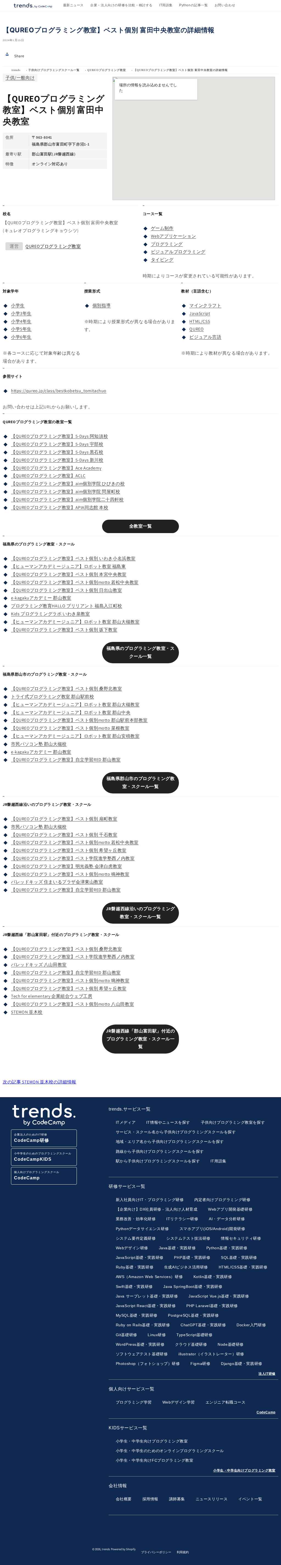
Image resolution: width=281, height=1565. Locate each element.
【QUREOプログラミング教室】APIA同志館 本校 (59, 507)
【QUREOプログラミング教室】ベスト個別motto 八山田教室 (72, 1004)
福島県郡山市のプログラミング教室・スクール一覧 (140, 782)
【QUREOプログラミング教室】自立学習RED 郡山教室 (66, 759)
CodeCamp (266, 1412)
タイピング (162, 260)
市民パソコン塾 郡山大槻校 (39, 744)
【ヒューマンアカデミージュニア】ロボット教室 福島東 (68, 566)
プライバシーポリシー (156, 1552)
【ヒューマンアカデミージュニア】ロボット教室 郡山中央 (70, 712)
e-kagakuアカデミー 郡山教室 (41, 598)
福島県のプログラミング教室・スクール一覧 (140, 652)
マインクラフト (205, 305)
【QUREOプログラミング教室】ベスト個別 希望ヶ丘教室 (69, 850)
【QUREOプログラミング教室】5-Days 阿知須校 (59, 436)
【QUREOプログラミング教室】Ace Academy (56, 468)
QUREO (196, 329)
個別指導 (101, 305)
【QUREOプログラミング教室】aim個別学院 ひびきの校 (68, 483)
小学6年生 (21, 337)
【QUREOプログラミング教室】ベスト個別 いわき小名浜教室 (73, 558)
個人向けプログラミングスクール (36, 1175)
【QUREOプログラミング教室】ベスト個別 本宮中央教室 (69, 574)
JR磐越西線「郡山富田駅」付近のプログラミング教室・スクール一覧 (140, 1039)
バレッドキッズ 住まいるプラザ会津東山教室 (57, 882)
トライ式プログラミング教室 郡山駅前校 (52, 696)
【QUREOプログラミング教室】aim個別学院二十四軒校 (67, 499)
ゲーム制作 (162, 228)
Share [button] (19, 55)
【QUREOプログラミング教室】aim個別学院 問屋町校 (65, 491)
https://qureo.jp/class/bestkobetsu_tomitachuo (58, 391)
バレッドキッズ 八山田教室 (39, 965)
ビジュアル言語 (205, 337)
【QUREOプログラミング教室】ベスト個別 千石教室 (64, 835)
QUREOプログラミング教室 (106, 70)
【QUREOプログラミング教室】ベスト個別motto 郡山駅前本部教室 (79, 720)
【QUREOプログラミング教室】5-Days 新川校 (57, 460)
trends (16, 70)
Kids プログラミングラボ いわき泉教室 (50, 614)
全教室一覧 (140, 526)
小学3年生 (21, 313)
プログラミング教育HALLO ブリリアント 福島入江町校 (66, 606)
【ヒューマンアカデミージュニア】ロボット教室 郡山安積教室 (75, 736)
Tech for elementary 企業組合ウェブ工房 (51, 996)
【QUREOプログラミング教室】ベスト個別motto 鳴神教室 (70, 874)
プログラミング (167, 244)
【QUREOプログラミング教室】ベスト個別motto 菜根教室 (70, 728)
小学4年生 (21, 321)
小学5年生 (21, 329)
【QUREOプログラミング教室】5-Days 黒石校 (57, 452)
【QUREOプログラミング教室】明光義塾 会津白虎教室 (66, 866)
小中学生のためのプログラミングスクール (42, 1157)
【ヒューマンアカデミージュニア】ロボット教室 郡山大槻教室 (75, 622)
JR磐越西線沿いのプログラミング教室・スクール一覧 (140, 913)
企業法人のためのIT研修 (31, 1138)
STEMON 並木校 (27, 1012)
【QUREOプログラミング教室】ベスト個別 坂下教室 (64, 630)
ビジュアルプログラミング (178, 252)
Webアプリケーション (173, 236)
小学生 (18, 305)
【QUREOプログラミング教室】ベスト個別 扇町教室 (64, 819)
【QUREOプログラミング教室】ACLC (48, 476)
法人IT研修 (267, 1374)
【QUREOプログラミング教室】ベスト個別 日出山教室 (66, 590)
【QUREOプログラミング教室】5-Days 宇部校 (57, 444)
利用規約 (183, 1552)
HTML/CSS (199, 321)
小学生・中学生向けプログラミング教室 (244, 1470)
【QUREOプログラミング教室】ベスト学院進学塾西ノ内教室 (72, 858)
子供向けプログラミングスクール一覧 (54, 70)
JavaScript (199, 313)
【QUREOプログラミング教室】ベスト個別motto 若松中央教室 (75, 582)
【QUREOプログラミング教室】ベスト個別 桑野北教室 (66, 689)
